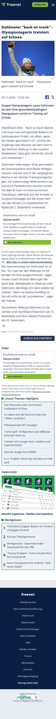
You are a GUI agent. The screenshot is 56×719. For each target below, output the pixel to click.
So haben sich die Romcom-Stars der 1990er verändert (25, 416)
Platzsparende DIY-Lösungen (20, 425)
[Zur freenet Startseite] (11, 4)
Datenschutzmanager (28, 629)
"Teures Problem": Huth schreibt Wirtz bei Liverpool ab (29, 555)
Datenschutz (28, 622)
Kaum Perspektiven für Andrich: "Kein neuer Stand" (29, 564)
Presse (28, 656)
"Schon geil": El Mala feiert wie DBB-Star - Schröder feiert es (27, 433)
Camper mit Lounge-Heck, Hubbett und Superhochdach (27, 443)
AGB (28, 642)
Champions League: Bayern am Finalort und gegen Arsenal (30, 528)
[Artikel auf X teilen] (53, 97)
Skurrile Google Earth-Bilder (20, 452)
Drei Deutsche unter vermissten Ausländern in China (23, 406)
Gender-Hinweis (28, 649)
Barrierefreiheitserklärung (28, 609)
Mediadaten (28, 662)
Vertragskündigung (28, 676)
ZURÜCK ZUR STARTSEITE (37, 338)
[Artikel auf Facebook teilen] (47, 97)
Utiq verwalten (28, 635)
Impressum (28, 615)
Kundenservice (28, 602)
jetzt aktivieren (15, 242)
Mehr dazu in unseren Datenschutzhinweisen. (30, 262)
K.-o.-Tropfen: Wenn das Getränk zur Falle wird (28, 460)
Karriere (28, 669)
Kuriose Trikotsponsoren (21, 536)
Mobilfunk (40, 4)
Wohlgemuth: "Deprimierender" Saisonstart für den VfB (26, 545)
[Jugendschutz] (28, 697)
